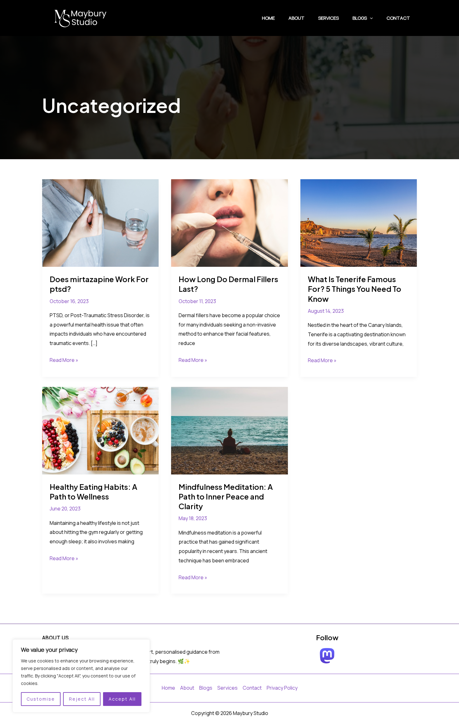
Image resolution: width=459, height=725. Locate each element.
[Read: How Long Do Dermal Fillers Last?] (229, 222)
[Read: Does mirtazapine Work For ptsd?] (100, 222)
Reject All (82, 699)
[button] (370, 18)
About (296, 18)
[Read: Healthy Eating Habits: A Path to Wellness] (100, 430)
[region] (81, 675)
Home (268, 18)
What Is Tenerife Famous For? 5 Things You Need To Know (354, 288)
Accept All (122, 699)
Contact (398, 18)
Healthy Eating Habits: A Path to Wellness (93, 491)
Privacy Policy (282, 687)
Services (328, 18)
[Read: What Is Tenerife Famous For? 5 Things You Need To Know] (358, 222)
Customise (41, 699)
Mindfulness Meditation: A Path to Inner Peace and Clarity (226, 496)
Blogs (360, 18)
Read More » (64, 360)
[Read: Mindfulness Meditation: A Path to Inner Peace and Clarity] (229, 430)
